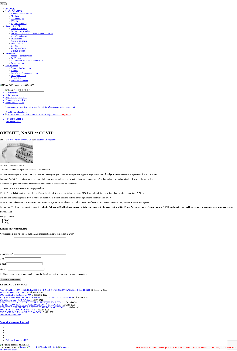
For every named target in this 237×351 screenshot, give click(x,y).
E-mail (3, 264)
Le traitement (16, 38)
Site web (4, 269)
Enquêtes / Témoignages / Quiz (24, 73)
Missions (15, 16)
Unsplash (21, 165)
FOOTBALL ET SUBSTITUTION (16, 295)
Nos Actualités (11, 65)
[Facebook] (32, 347)
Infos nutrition (17, 43)
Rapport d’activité (18, 23)
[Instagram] (63, 347)
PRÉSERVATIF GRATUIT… (13, 292)
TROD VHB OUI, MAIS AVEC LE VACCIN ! (21, 312)
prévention (10, 53)
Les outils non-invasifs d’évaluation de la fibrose (32, 33)
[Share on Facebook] (2, 223)
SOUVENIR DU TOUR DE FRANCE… (18, 310)
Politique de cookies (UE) (16, 340)
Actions (14, 70)
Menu (3, 4)
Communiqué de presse (21, 68)
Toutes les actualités (19, 80)
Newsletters (16, 78)
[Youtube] (42, 347)
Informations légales (8, 350)
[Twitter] (22, 347)
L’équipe (15, 21)
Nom (2, 259)
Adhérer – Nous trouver (21, 14)
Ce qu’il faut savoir (19, 36)
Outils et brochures (19, 28)
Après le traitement (19, 41)
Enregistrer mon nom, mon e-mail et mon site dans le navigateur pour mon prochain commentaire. (45, 274)
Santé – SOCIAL (13, 26)
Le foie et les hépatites (20, 31)
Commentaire (6, 254)
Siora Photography (10, 165)
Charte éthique (17, 18)
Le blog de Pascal (18, 75)
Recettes (14, 46)
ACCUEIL (10, 9)
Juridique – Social (18, 48)
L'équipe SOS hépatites (45, 140)
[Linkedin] (53, 347)
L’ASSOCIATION (13, 11)
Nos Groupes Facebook (16, 112)
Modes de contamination (21, 56)
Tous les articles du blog (10, 314)
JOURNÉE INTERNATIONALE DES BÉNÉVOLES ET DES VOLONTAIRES (36, 297)
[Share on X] (6, 223)
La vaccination (17, 63)
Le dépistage (16, 58)
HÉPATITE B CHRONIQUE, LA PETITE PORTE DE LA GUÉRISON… (33, 307)
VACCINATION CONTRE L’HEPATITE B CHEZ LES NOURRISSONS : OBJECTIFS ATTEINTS (45, 290)
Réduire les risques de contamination (27, 61)
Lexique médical (18, 51)
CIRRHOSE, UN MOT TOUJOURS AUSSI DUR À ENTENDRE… (31, 305)
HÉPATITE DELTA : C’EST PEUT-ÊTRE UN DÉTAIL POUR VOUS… (33, 302)
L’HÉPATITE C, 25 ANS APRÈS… (16, 300)
